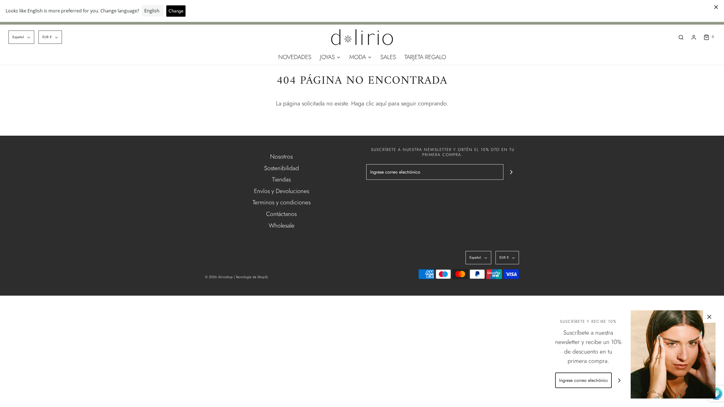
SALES (388, 57)
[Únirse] (511, 172)
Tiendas (281, 179)
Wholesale (281, 225)
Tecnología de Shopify (252, 277)
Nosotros (281, 156)
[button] (21, 37)
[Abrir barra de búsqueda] (681, 37)
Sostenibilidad (281, 168)
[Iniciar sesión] (693, 37)
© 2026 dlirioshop (219, 277)
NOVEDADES (294, 57)
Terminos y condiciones (282, 202)
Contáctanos (281, 214)
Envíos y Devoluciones (281, 191)
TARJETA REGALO (425, 57)
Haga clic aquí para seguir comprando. (399, 103)
